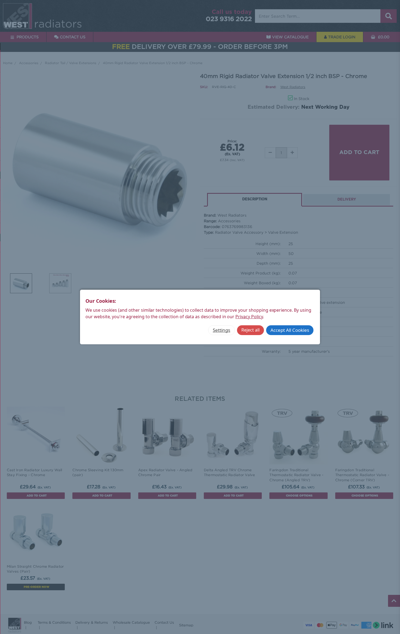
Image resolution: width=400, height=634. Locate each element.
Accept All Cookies (289, 330)
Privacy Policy (249, 317)
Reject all (250, 330)
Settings (221, 330)
